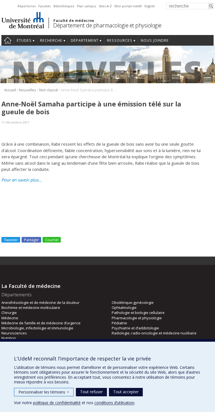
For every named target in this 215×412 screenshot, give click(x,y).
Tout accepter (126, 391)
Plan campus (86, 6)
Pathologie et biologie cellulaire (138, 312)
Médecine (9, 317)
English (149, 6)
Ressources (119, 40)
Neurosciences (14, 333)
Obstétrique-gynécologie (133, 302)
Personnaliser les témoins (43, 392)
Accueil (7, 40)
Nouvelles (27, 89)
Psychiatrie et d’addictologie (135, 327)
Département (85, 40)
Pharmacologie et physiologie (137, 317)
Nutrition (8, 338)
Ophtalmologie (124, 307)
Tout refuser (91, 391)
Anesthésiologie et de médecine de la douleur (40, 302)
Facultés (44, 6)
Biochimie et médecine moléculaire (30, 307)
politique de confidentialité (57, 402)
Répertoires (27, 6)
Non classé (48, 89)
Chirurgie (9, 312)
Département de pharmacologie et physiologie (107, 25)
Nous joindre (155, 40)
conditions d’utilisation (114, 402)
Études (24, 40)
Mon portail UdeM (128, 6)
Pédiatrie (119, 322)
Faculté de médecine (73, 20)
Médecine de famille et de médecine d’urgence (41, 322)
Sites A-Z (105, 6)
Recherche (51, 40)
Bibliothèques (63, 6)
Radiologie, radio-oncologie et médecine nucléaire (154, 333)
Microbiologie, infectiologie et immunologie (37, 327)
